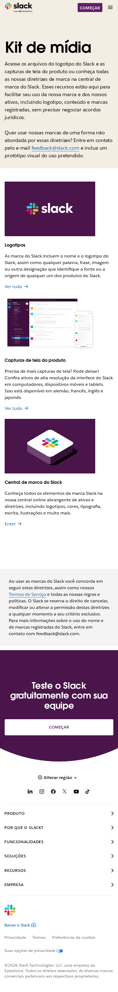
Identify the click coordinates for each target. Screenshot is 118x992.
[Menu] (110, 7)
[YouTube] (76, 792)
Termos (39, 937)
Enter (10, 524)
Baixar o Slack (17, 925)
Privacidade (15, 937)
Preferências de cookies (73, 937)
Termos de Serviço (27, 594)
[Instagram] (41, 792)
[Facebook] (53, 792)
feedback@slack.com (55, 148)
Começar (90, 7)
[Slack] (18, 7)
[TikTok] (87, 792)
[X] (64, 792)
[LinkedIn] (30, 792)
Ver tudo (13, 286)
